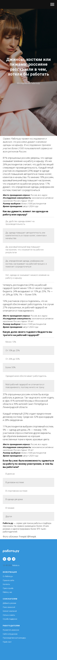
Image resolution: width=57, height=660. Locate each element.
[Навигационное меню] (52, 4)
